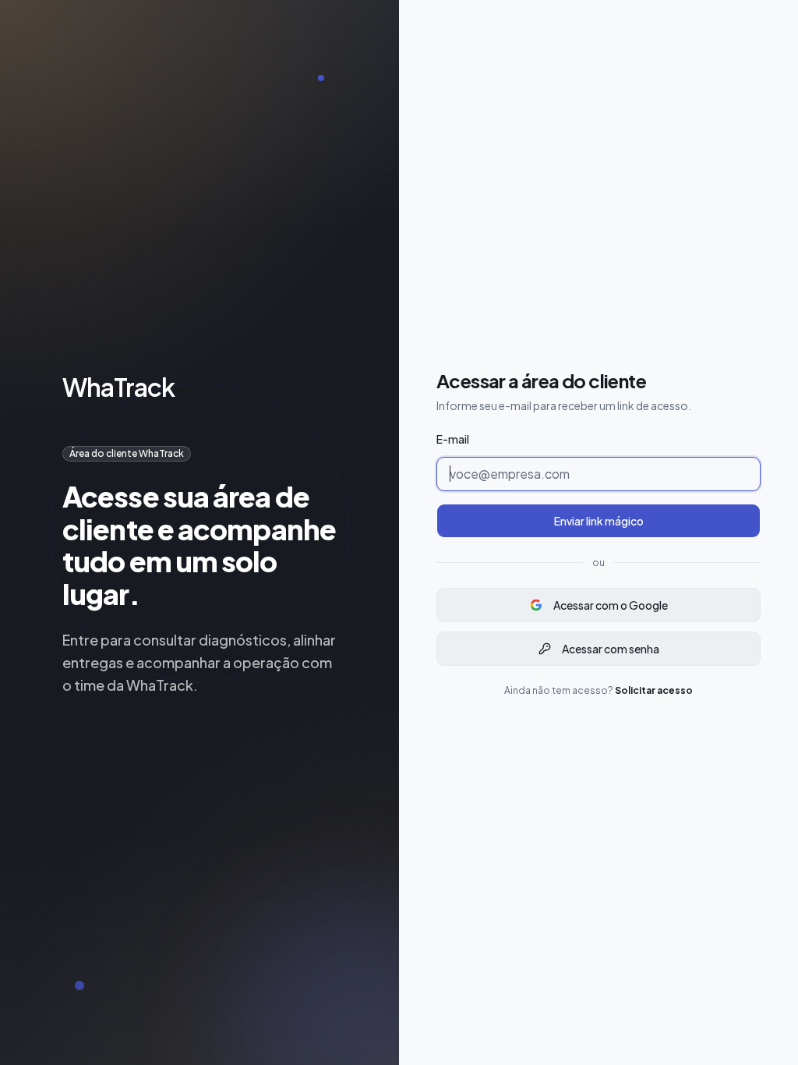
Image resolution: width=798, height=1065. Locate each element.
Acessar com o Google (610, 605)
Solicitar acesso (654, 690)
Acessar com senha (610, 649)
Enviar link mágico (599, 521)
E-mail (452, 439)
